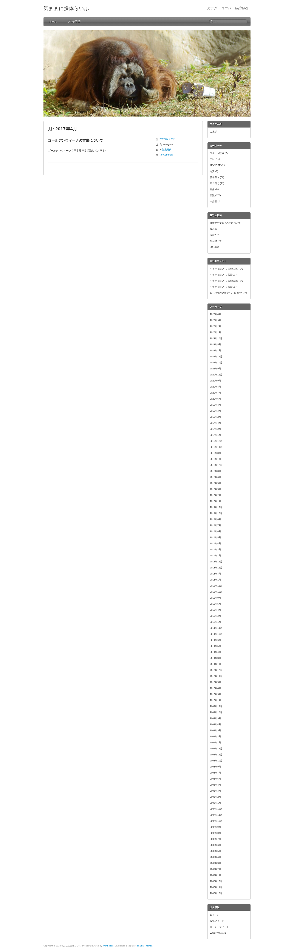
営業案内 (167, 149)
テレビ (213, 159)
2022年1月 (215, 350)
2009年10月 (216, 712)
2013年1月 (215, 579)
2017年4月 (215, 423)
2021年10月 (216, 362)
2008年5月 (215, 778)
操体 (212, 189)
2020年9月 (215, 380)
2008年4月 (215, 784)
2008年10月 (216, 760)
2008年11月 (216, 754)
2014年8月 (215, 519)
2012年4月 (215, 610)
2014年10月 (216, 513)
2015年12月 (216, 465)
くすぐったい (217, 268)
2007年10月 (216, 821)
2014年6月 (215, 531)
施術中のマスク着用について (225, 223)
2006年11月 (216, 887)
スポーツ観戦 (217, 153)
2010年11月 (216, 676)
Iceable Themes (144, 946)
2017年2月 (215, 429)
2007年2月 (215, 869)
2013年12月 (216, 561)
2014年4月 (215, 543)
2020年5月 (215, 398)
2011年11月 (216, 628)
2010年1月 (215, 700)
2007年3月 (215, 863)
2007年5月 (215, 851)
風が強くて (216, 241)
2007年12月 (216, 809)
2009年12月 (216, 706)
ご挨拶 (213, 131)
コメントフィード (219, 927)
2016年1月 (215, 459)
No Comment (166, 154)
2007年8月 (215, 833)
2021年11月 (216, 356)
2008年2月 (215, 796)
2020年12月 (216, 374)
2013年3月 (215, 573)
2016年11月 (216, 447)
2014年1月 (215, 555)
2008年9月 (215, 766)
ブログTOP (74, 21)
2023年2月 (215, 326)
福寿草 (213, 229)
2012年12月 (216, 585)
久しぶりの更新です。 (222, 292)
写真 (212, 171)
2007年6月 (215, 845)
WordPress (108, 946)
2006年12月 (216, 881)
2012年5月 (215, 603)
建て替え (214, 183)
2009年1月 (215, 742)
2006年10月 (216, 893)
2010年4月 (215, 688)
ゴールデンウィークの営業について (75, 140)
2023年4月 (215, 314)
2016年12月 (216, 441)
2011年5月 (215, 646)
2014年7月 (215, 525)
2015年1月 (215, 501)
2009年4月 (215, 724)
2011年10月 (216, 634)
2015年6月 (215, 477)
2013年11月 (216, 567)
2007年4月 (215, 857)
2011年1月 (215, 664)
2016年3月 (215, 453)
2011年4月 (215, 652)
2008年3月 (215, 790)
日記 (212, 195)
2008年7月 (215, 772)
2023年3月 (215, 320)
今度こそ (214, 235)
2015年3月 (215, 489)
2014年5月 (215, 537)
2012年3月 (215, 616)
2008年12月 (216, 748)
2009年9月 (215, 718)
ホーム (53, 21)
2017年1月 (215, 435)
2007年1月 (215, 875)
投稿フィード (217, 921)
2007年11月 (216, 815)
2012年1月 (215, 622)
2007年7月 (215, 839)
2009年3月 (215, 730)
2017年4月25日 (167, 139)
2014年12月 (216, 507)
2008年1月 (215, 803)
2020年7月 (215, 392)
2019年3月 (215, 410)
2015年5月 (215, 483)
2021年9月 (215, 368)
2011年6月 (215, 640)
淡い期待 (214, 247)
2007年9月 (215, 827)
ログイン (214, 915)
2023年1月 (215, 332)
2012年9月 (215, 597)
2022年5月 (215, 344)
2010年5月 (215, 682)
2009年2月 (215, 736)
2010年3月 (215, 694)
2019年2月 (215, 417)
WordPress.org (218, 933)
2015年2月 (215, 495)
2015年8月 (215, 471)
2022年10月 (216, 338)
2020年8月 (215, 386)
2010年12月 (216, 670)
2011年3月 (215, 658)
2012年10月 (216, 591)
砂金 (239, 292)
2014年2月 (215, 549)
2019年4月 (215, 404)
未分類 (213, 201)
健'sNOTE (215, 165)
